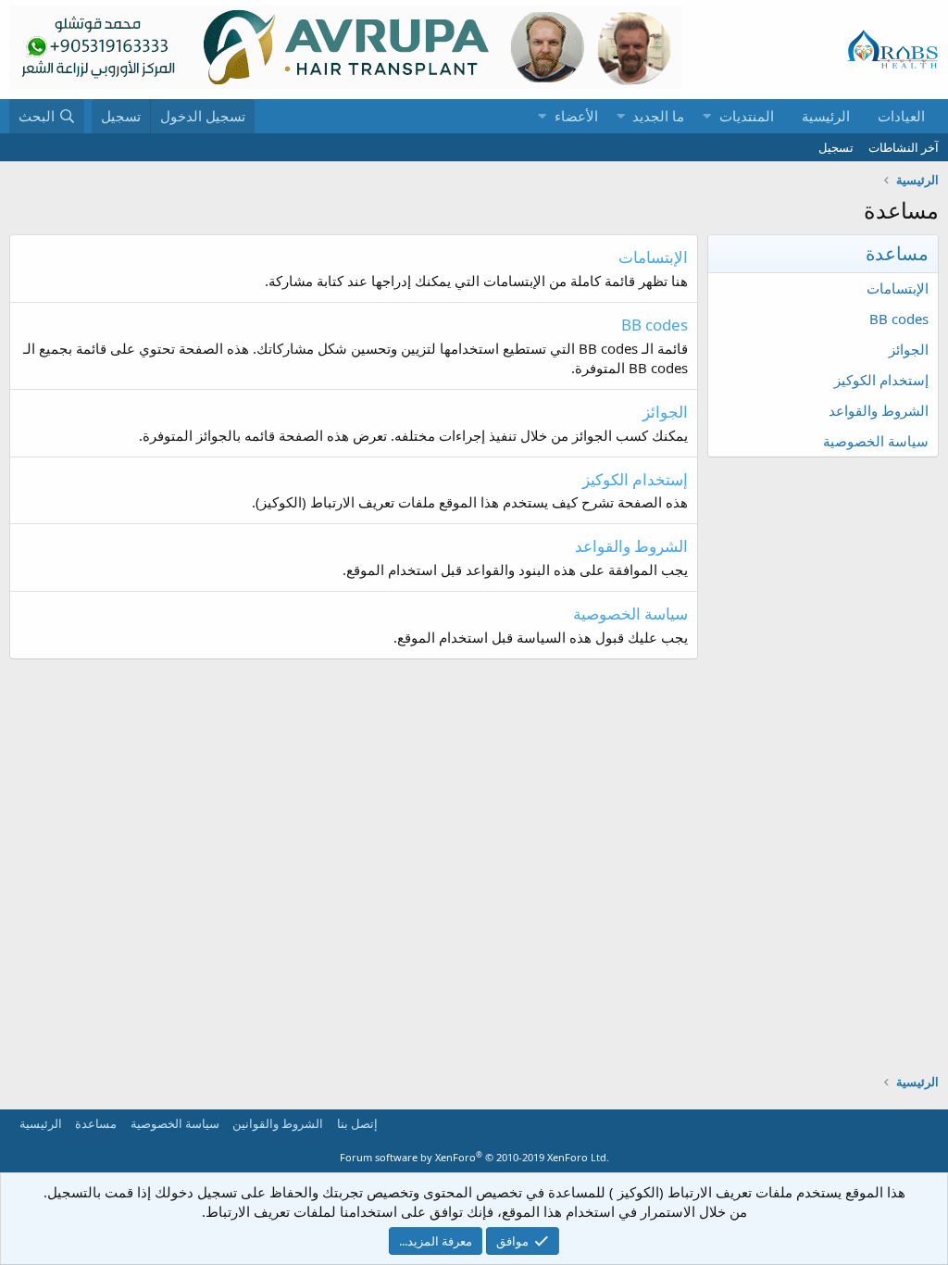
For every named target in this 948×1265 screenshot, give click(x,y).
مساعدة (96, 1123)
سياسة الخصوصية (876, 441)
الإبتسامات (898, 288)
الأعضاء (576, 115)
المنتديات (746, 115)
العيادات (901, 115)
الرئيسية (826, 115)
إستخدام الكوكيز (881, 379)
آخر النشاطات (903, 147)
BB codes (899, 318)
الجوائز (909, 349)
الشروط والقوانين (277, 1123)
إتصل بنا (357, 1123)
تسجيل (836, 147)
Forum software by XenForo (474, 1157)
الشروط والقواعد (879, 410)
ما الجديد (658, 115)
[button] (707, 116)
